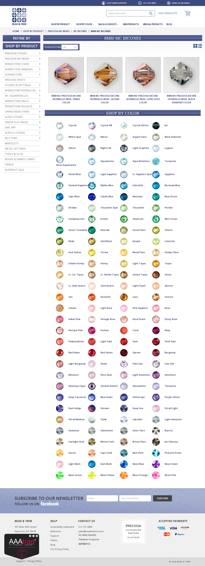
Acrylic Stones (15, 132)
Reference (55, 531)
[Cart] (188, 13)
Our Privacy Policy (59, 549)
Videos (9, 164)
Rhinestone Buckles (18, 106)
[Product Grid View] (195, 46)
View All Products (152, 24)
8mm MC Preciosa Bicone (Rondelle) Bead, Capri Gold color (143, 99)
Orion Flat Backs (16, 122)
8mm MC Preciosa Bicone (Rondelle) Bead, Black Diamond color (181, 99)
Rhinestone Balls (17, 101)
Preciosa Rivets (15, 79)
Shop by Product (60, 24)
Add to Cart (102, 260)
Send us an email (181, 3)
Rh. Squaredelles (16, 95)
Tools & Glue (14, 154)
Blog (169, 24)
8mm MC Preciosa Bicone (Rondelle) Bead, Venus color (66, 99)
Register (172, 13)
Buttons (11, 138)
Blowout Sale (14, 169)
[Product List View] (200, 46)
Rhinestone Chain (17, 64)
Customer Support (117, 3)
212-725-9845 (149, 3)
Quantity (102, 252)
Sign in (162, 13)
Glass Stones (14, 116)
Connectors (13, 74)
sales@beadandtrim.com (90, 531)
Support (54, 535)
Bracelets (11, 143)
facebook (50, 503)
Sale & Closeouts (107, 24)
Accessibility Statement (62, 526)
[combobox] (130, 13)
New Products (131, 24)
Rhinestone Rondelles (20, 90)
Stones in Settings (18, 85)
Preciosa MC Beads (17, 58)
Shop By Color (84, 24)
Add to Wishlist (102, 263)
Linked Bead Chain (17, 111)
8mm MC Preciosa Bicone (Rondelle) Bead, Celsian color (104, 99)
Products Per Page (53, 47)
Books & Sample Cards (20, 159)
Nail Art (10, 127)
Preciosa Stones (16, 53)
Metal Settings (15, 148)
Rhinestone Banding (19, 69)
